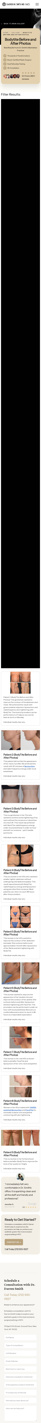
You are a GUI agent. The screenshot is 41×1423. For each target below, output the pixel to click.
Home (6, 32)
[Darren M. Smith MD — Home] (16, 4)
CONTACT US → (14, 1242)
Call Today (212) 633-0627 (16, 1249)
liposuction (29, 766)
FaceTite (29, 1110)
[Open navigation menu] (37, 4)
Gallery (16, 32)
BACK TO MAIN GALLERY (13, 24)
